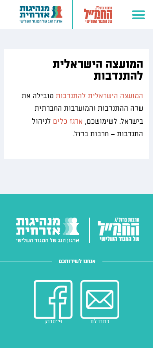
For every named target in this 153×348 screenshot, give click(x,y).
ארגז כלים (68, 121)
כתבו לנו (99, 321)
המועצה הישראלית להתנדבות (99, 96)
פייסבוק (53, 321)
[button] (138, 14)
